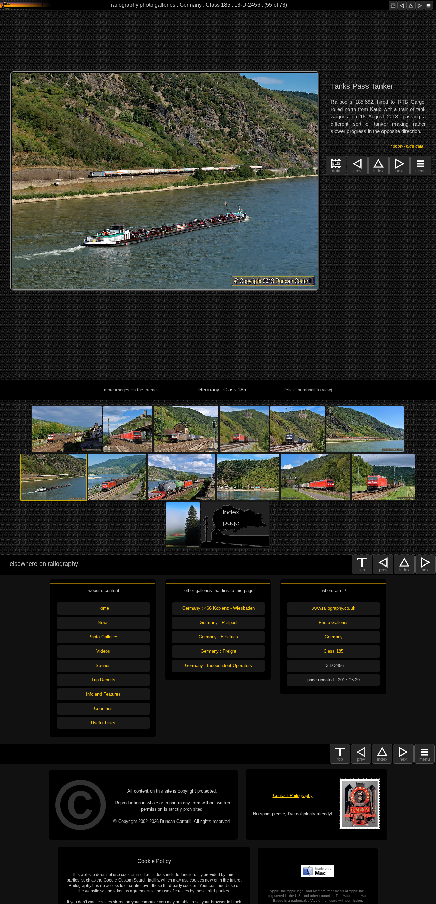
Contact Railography (293, 795)
